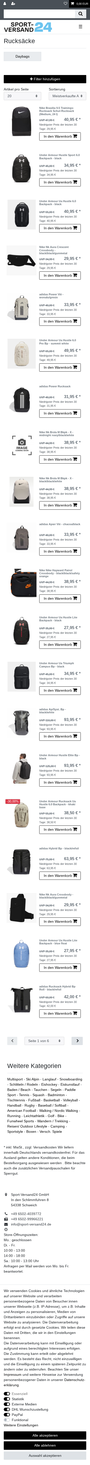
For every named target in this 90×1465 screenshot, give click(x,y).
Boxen (31, 1132)
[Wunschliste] (65, 4)
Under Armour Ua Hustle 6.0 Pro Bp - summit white (57, 342)
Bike (61, 1116)
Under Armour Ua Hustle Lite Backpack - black (58, 619)
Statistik (18, 1399)
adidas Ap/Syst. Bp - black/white (52, 711)
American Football (22, 1111)
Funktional (20, 1420)
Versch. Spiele (51, 1132)
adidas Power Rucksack (54, 386)
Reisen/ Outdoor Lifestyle (27, 1126)
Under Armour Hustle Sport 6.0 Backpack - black (59, 157)
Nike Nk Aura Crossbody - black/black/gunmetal (56, 896)
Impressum (13, 1375)
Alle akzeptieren (45, 1435)
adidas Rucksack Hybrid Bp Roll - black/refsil (57, 988)
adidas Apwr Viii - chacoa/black (59, 524)
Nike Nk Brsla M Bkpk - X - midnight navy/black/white (56, 434)
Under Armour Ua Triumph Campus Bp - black (56, 665)
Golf (51, 1116)
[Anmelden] (5, 4)
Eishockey (49, 1084)
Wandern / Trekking (53, 1121)
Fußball (34, 1100)
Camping (58, 1126)
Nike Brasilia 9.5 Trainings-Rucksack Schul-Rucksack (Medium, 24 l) (56, 111)
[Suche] (80, 13)
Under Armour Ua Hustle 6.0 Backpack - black (57, 203)
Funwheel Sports (21, 1121)
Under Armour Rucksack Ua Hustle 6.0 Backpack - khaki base (57, 804)
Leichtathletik (35, 1116)
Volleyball (71, 1100)
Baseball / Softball (52, 1105)
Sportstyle (15, 1132)
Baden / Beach (19, 1090)
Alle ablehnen (45, 1445)
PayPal (17, 1415)
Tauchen (41, 1090)
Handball (14, 1105)
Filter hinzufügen (46, 79)
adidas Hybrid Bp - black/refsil (59, 848)
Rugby (30, 1105)
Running (14, 1116)
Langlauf (49, 1079)
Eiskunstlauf (70, 1084)
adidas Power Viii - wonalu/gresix (51, 296)
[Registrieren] (14, 4)
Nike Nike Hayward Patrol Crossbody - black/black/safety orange (59, 573)
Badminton (57, 1095)
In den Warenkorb (58, 136)
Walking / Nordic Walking (59, 1111)
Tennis (24, 1095)
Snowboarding (71, 1079)
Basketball (52, 1100)
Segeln (56, 1090)
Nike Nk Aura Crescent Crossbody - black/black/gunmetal (54, 250)
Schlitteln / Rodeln (24, 1084)
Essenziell (20, 1394)
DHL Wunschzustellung (30, 1409)
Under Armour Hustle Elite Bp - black (59, 757)
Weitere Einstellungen (21, 1425)
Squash (39, 1095)
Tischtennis (16, 1100)
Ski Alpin (33, 1079)
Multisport (15, 1079)
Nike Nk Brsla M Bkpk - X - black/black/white (56, 480)
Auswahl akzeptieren (45, 1456)
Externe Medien (24, 1404)
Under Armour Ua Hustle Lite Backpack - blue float (58, 942)
